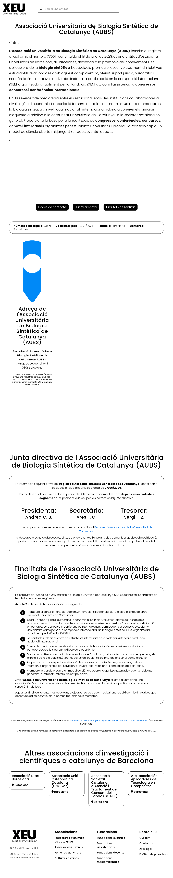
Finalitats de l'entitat (120, 207)
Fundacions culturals (111, 838)
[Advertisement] (15, 69)
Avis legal (145, 849)
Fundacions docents (110, 852)
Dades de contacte (52, 207)
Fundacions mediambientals (108, 860)
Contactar (146, 843)
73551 (51, 56)
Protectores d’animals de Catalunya (69, 840)
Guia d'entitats (32, 848)
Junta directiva (86, 207)
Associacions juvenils (69, 847)
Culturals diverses (67, 858)
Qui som (144, 838)
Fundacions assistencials (106, 845)
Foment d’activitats (68, 852)
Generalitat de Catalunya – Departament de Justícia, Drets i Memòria (108, 720)
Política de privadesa (153, 854)
